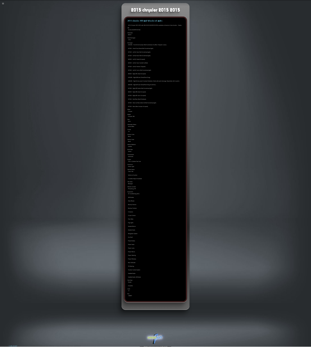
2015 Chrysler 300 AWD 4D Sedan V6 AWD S (144, 21)
